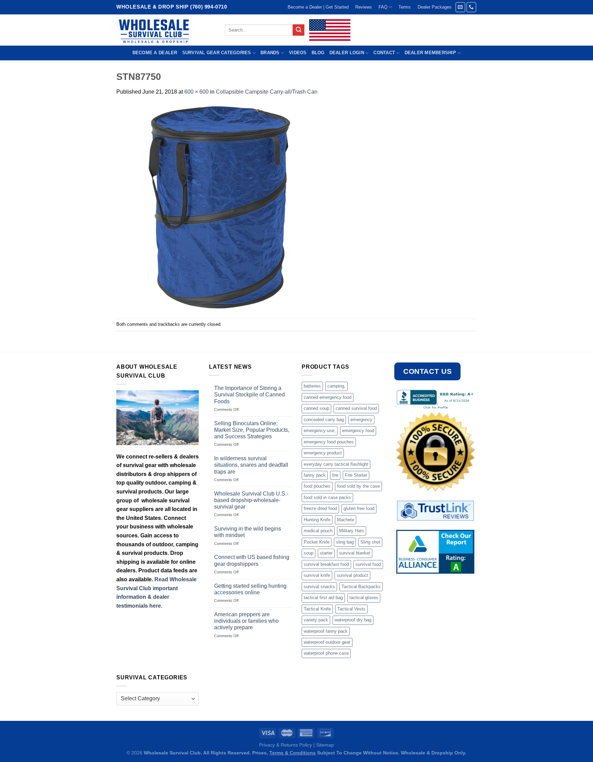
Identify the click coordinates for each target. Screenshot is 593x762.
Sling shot (370, 542)
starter (326, 553)
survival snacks (319, 586)
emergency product (323, 452)
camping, (336, 386)
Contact (384, 52)
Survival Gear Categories (216, 52)
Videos (298, 52)
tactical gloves (363, 597)
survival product (352, 575)
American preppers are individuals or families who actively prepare (246, 620)
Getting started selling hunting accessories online (250, 589)
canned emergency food (327, 397)
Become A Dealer (154, 52)
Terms (404, 7)
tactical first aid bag (323, 597)
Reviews (363, 7)
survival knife (317, 575)
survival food (368, 564)
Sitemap (325, 745)
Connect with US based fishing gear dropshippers (251, 560)
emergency (361, 419)
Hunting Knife (317, 519)
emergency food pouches (329, 441)
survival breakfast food (326, 564)
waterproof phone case (326, 653)
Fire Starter (356, 475)
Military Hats (351, 530)
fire (335, 475)
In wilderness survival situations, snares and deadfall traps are (251, 464)
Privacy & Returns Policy (285, 745)
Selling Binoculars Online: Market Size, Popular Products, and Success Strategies (251, 429)
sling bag (345, 542)
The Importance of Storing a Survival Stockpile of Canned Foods (249, 394)
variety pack (316, 619)
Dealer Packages (435, 7)
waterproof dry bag (353, 619)
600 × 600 (196, 92)
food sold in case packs (327, 497)
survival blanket (354, 553)
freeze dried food (320, 508)
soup (308, 553)
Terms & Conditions (292, 752)
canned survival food (356, 408)
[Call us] (471, 7)
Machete (345, 519)
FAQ (383, 7)
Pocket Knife (316, 542)
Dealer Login (346, 52)
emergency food (358, 430)
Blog (318, 52)
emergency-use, (320, 430)
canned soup (316, 408)
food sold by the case (358, 486)
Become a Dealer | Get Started (318, 7)
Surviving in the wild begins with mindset (247, 532)
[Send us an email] (460, 7)
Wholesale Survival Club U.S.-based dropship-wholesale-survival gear (251, 500)
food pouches (317, 486)
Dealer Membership (430, 52)
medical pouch (318, 530)
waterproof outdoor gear (327, 642)
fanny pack (315, 475)
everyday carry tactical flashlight (336, 464)
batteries (312, 386)
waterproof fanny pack (326, 631)
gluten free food (359, 508)
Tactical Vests (351, 608)
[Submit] (298, 30)
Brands (270, 52)
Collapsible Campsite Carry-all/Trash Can (266, 92)
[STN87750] (219, 207)
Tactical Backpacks (361, 586)
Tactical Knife (317, 608)
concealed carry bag (324, 419)
